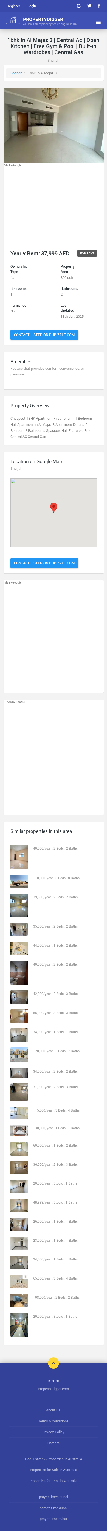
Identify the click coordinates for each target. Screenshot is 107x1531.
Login (31, 5)
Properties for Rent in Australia (53, 1480)
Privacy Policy (53, 1431)
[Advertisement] (54, 206)
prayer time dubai (53, 1518)
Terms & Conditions (53, 1421)
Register (13, 5)
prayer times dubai (53, 1496)
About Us (53, 1409)
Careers (53, 1442)
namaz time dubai (53, 1507)
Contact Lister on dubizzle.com (44, 334)
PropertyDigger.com (53, 1388)
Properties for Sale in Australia (53, 1469)
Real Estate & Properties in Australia (53, 1458)
